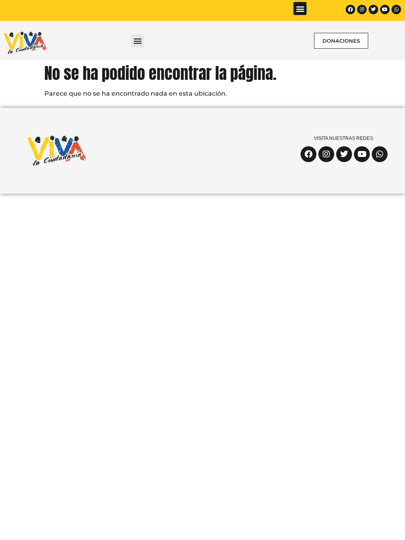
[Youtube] (385, 9)
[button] (300, 8)
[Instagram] (362, 9)
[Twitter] (373, 9)
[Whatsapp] (396, 9)
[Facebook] (350, 9)
